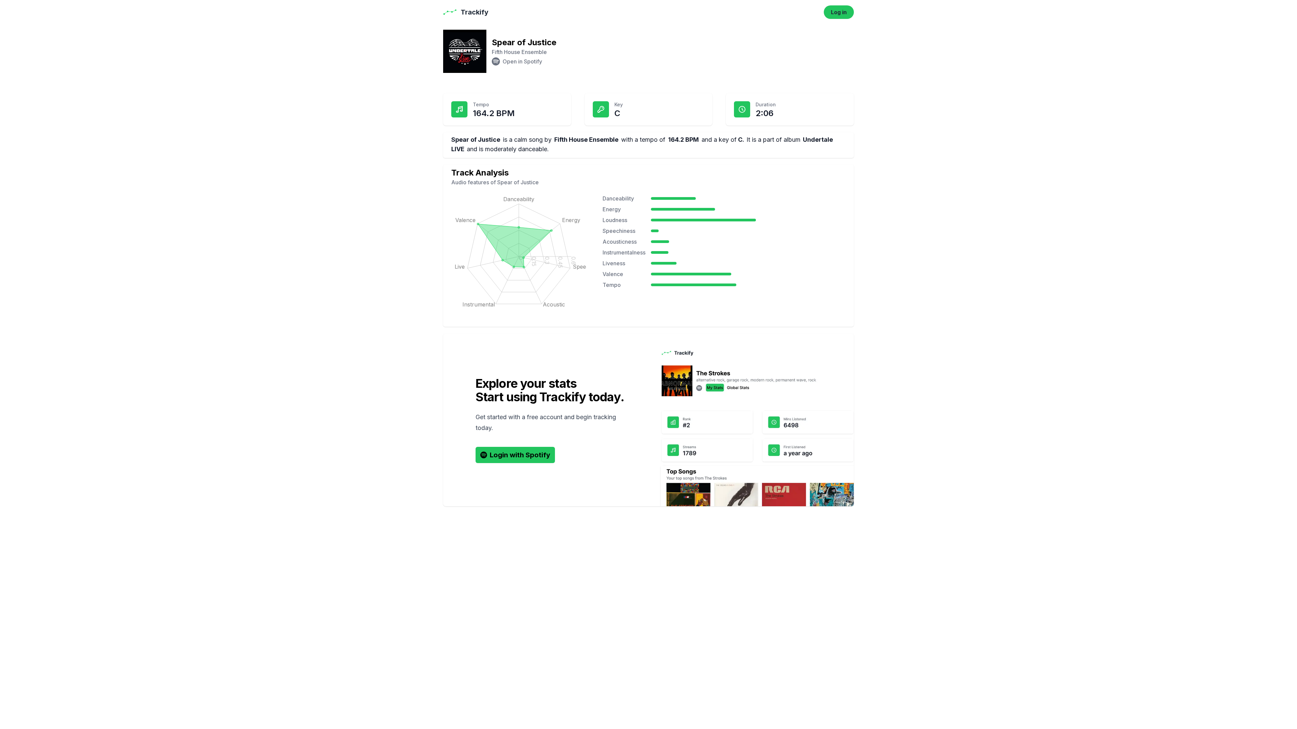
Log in (839, 12)
